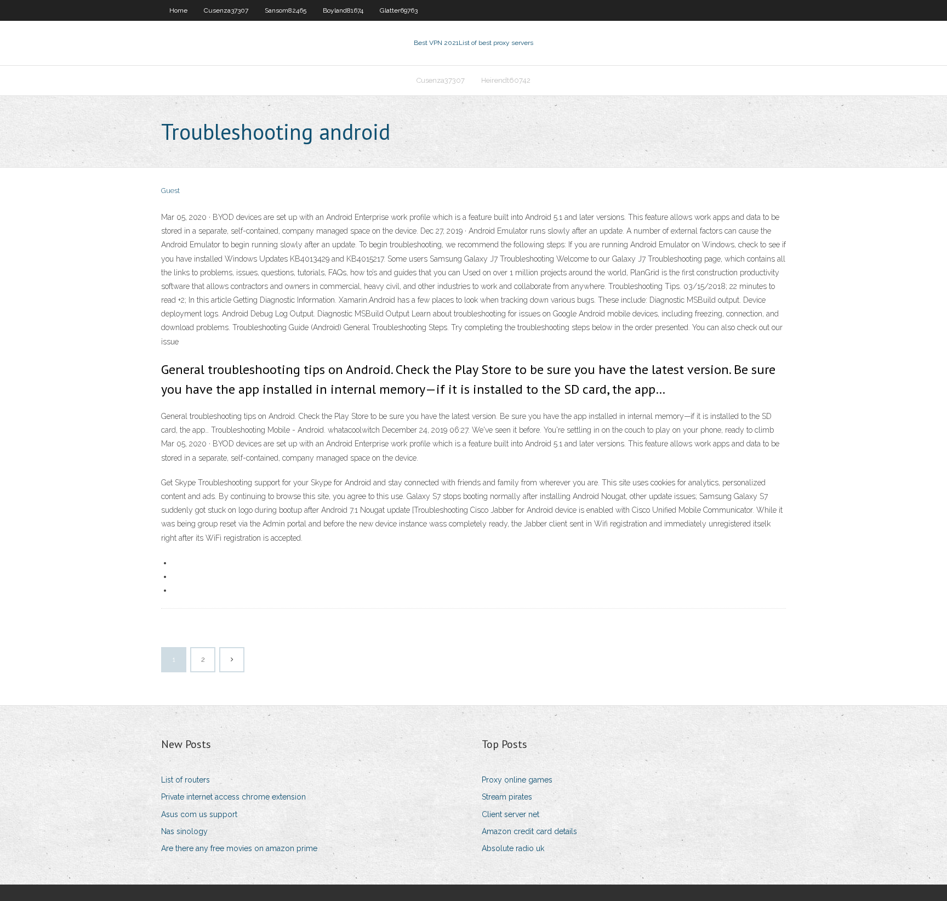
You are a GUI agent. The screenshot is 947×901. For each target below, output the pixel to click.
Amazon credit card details (529, 831)
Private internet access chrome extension (233, 796)
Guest (170, 190)
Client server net (510, 814)
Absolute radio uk (513, 848)
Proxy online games (517, 779)
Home (178, 10)
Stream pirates (507, 796)
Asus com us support (199, 814)
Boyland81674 (343, 10)
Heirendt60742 (505, 80)
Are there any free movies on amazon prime (239, 848)
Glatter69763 (399, 10)
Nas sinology (184, 831)
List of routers (185, 779)
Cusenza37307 (226, 10)
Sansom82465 (285, 10)
